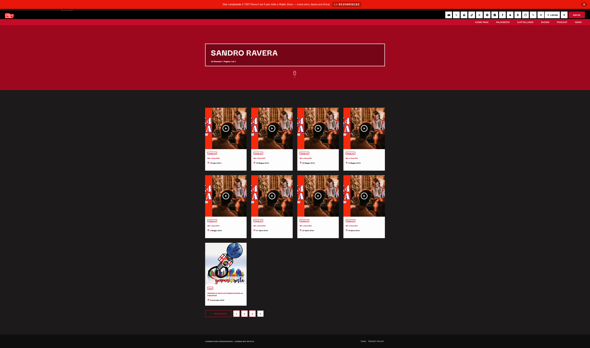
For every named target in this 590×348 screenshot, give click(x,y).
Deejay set (212, 153)
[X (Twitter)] (456, 15)
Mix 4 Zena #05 (352, 158)
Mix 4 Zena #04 (213, 225)
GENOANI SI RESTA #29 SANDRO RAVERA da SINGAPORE (225, 294)
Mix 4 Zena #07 (260, 158)
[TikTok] (471, 15)
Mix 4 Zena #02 (306, 225)
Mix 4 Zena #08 (213, 158)
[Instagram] (494, 15)
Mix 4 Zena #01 (352, 225)
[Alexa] (525, 15)
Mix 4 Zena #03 (260, 225)
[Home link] (9, 15)
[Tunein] (464, 15)
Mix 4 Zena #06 (306, 158)
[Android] (510, 15)
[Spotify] (487, 15)
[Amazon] (517, 15)
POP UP (576, 14)
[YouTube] (448, 15)
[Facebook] (502, 15)
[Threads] (479, 15)
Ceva (210, 288)
